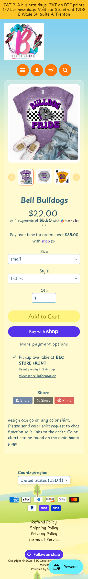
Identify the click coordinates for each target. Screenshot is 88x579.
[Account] (37, 70)
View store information (37, 375)
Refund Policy (44, 522)
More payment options (44, 344)
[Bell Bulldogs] (26, 177)
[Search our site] (65, 70)
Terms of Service (44, 539)
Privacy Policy (44, 533)
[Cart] (51, 70)
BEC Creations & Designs (49, 561)
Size (44, 251)
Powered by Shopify (44, 569)
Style (44, 271)
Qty (44, 290)
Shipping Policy (44, 528)
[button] (44, 223)
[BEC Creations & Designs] (24, 41)
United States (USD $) (42, 480)
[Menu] (23, 70)
